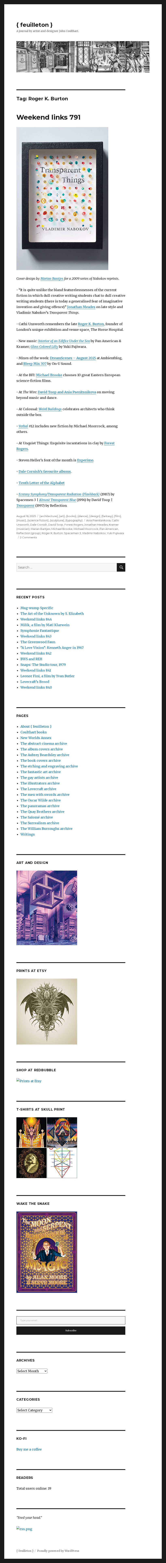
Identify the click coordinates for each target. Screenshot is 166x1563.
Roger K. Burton (91, 324)
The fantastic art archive (40, 772)
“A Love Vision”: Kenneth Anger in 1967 (52, 648)
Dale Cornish (38, 524)
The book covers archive (40, 760)
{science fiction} (38, 520)
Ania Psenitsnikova (98, 520)
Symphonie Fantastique (39, 631)
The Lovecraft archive (38, 789)
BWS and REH (31, 659)
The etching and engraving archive (49, 766)
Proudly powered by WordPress (58, 1551)
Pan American (109, 528)
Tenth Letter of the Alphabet (42, 483)
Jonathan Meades (81, 307)
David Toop (55, 524)
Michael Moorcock (86, 528)
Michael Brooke (49, 375)
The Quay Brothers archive (42, 812)
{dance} (83, 516)
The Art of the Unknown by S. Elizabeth (52, 614)
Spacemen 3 (72, 533)
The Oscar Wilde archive (40, 800)
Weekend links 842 (35, 653)
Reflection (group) (28, 533)
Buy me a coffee (29, 1449)
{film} (117, 516)
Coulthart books (33, 732)
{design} (94, 516)
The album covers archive (41, 749)
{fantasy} (107, 516)
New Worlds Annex (35, 738)
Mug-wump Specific (36, 608)
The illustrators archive (40, 783)
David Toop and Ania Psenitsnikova (67, 392)
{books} (71, 516)
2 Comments (28, 537)
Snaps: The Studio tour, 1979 (43, 665)
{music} (21, 520)
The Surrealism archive (39, 823)
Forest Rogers (73, 524)
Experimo (85, 460)
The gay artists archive (39, 778)
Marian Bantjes (51, 278)
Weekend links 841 (35, 670)
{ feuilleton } (34, 24)
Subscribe (71, 1330)
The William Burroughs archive (46, 829)
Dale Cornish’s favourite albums (45, 471)
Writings (27, 834)
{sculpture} (57, 520)
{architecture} (48, 516)
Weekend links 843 (35, 636)
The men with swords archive (44, 795)
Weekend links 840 (36, 687)
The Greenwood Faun (37, 642)
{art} (62, 516)
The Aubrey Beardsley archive (44, 755)
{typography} (74, 520)
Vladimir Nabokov (94, 533)
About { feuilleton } (35, 726)
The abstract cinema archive (43, 743)
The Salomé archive (36, 817)
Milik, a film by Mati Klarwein (44, 625)
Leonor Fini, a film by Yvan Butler (47, 676)
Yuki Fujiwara (115, 533)
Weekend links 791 (48, 117)
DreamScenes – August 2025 (73, 358)
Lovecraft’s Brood (34, 682)
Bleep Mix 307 (35, 364)
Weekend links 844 (36, 619)
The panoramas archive (40, 806)
